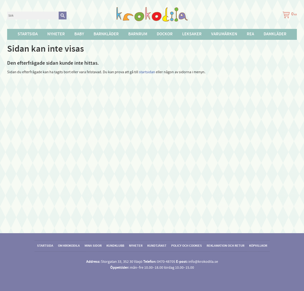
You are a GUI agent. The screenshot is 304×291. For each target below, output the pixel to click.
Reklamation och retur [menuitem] (225, 246)
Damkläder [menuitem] (275, 34)
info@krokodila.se (203, 261)
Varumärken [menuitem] (224, 34)
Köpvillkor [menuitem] (258, 246)
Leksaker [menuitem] (192, 34)
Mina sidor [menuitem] (93, 246)
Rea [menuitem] (250, 34)
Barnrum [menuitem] (137, 34)
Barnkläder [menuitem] (106, 34)
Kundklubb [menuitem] (115, 246)
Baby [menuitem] (79, 34)
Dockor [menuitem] (165, 34)
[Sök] (62, 15)
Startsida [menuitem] (28, 34)
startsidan (147, 72)
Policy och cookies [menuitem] (186, 246)
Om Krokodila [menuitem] (69, 246)
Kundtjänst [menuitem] (156, 246)
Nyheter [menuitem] (56, 34)
